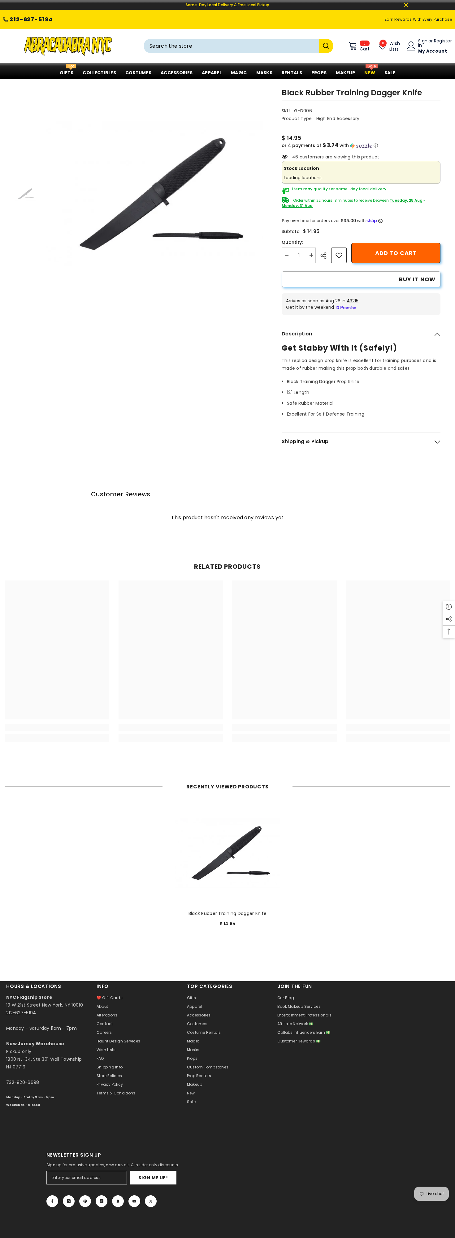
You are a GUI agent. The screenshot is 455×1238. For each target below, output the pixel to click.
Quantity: (292, 242)
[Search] (238, 46)
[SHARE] (325, 255)
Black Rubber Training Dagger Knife (227, 913)
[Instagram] (69, 1201)
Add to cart (396, 253)
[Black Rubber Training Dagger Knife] (227, 853)
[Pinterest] (85, 1201)
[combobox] (231, 46)
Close (406, 5)
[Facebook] (52, 1201)
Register (443, 41)
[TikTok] (101, 1201)
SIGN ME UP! (153, 1178)
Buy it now (417, 279)
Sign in (422, 43)
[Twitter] (151, 1201)
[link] (339, 255)
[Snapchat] (118, 1201)
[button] (361, 145)
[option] (154, 194)
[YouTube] (134, 1201)
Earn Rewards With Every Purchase (418, 19)
